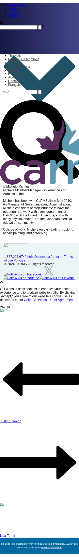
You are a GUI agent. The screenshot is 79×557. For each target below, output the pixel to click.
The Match (15, 55)
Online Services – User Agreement (49, 300)
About (12, 77)
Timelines (15, 63)
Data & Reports (19, 66)
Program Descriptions (23, 59)
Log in (12, 70)
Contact (13, 81)
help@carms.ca (38, 256)
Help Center (17, 73)
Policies (19, 260)
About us (56, 256)
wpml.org (34, 543)
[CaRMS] (39, 152)
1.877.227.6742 (15, 256)
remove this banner (51, 547)
